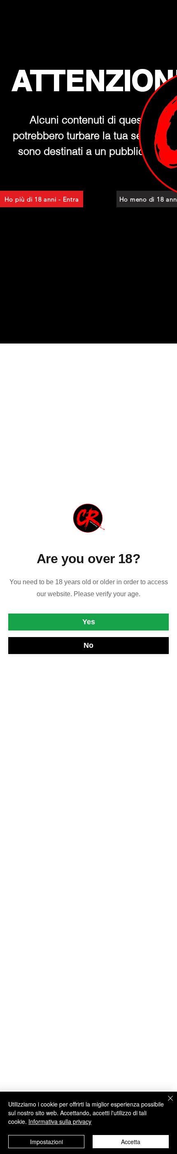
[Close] (165, 1103)
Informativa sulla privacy (59, 1121)
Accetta (130, 1141)
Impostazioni (46, 1141)
